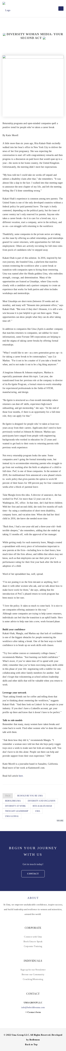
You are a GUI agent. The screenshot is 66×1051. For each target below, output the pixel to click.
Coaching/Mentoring (33, 979)
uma (37, 811)
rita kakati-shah (42, 806)
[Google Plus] (62, 825)
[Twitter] (58, 825)
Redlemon (34, 1039)
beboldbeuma (13, 801)
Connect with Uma (33, 936)
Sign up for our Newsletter (33, 969)
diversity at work (15, 806)
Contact (33, 874)
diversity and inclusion (42, 801)
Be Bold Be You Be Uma (30, 796)
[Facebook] (53, 825)
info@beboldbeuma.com (33, 1007)
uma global (12, 816)
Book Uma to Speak (33, 941)
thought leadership (16, 811)
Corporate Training (33, 946)
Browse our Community (33, 974)
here (21, 776)
